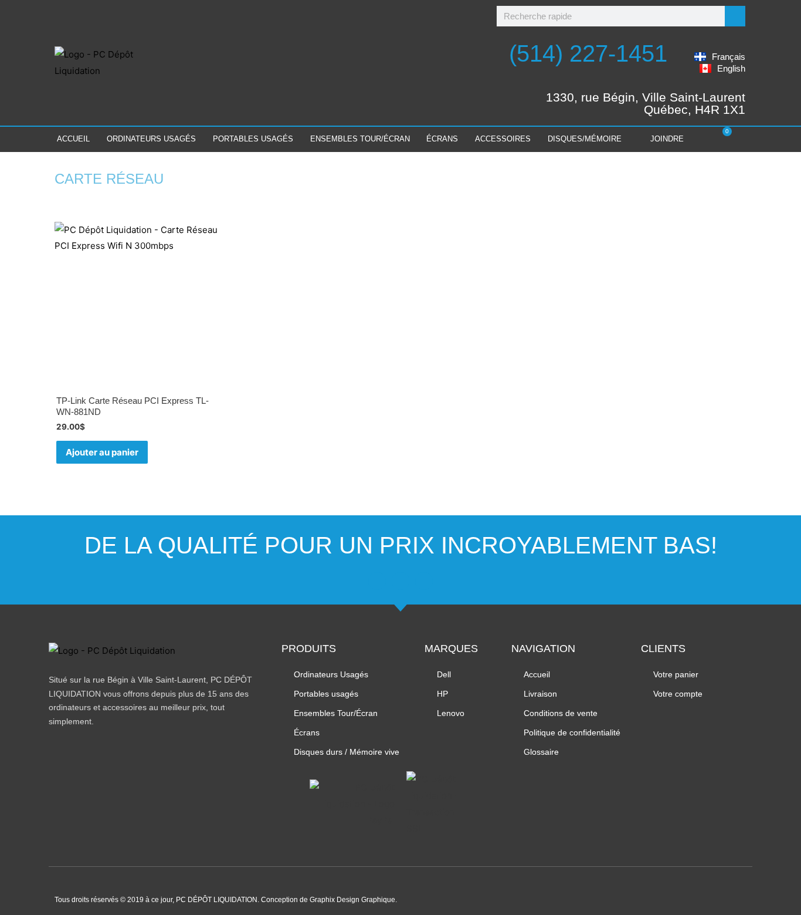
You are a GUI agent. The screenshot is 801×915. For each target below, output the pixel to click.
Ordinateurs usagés (151, 138)
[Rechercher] (735, 16)
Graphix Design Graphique (352, 900)
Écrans (442, 138)
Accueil (73, 138)
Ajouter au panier (102, 452)
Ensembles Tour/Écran (360, 138)
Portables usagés (253, 138)
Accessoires (503, 138)
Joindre (667, 138)
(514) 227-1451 (588, 53)
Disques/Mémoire (585, 138)
